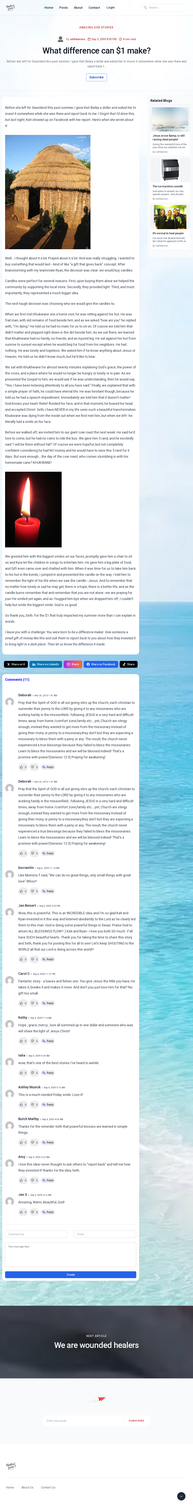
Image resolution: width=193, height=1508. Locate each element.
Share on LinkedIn (48, 664)
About (78, 7)
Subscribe (96, 77)
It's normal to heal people (168, 233)
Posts (63, 7)
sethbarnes (77, 39)
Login (111, 7)
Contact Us (48, 1487)
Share (75, 664)
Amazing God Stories (96, 27)
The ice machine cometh (168, 186)
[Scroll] (181, 1496)
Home (48, 7)
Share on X (18, 664)
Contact (94, 7)
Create (71, 1274)
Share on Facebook (103, 664)
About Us (27, 1487)
